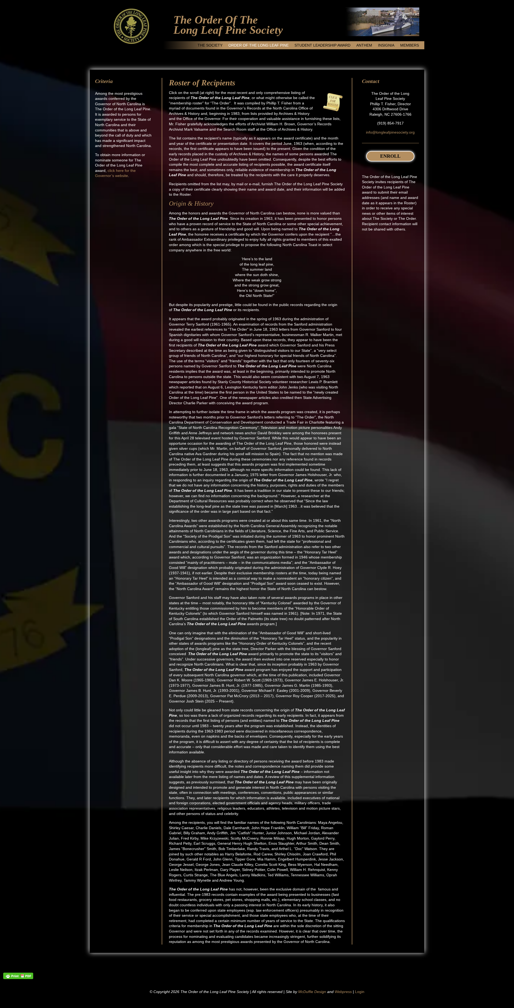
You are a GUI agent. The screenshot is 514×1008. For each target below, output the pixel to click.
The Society (210, 45)
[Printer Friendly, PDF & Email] (18, 976)
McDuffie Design (312, 992)
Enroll (390, 156)
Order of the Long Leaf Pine (258, 45)
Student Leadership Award (322, 45)
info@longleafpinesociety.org (390, 132)
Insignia (386, 45)
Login (359, 992)
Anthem (364, 45)
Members (409, 45)
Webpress (343, 992)
